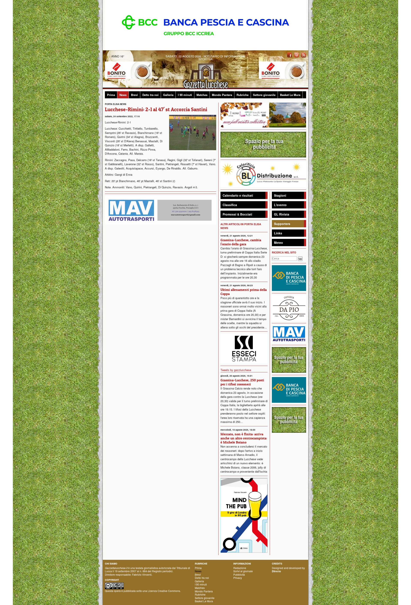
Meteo (278, 242)
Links (278, 233)
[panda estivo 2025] (263, 114)
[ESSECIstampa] (244, 348)
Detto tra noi (150, 95)
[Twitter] (296, 55)
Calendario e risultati (238, 195)
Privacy (237, 578)
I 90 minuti (185, 95)
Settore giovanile (264, 95)
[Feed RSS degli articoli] (303, 55)
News (123, 95)
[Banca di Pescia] (205, 25)
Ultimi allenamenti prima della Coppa (243, 292)
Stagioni (280, 195)
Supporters (282, 224)
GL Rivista (281, 214)
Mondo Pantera (222, 95)
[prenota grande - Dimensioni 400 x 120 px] (263, 144)
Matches (202, 95)
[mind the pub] (244, 515)
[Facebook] (289, 55)
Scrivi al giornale (243, 571)
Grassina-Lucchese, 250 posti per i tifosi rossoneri (242, 382)
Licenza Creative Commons (164, 591)
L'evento (280, 205)
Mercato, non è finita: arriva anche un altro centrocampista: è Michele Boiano (243, 438)
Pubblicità (239, 574)
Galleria (168, 95)
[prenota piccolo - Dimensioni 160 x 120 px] (289, 359)
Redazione (239, 568)
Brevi (134, 95)
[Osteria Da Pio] (289, 307)
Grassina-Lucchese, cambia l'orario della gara (240, 242)
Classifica (230, 205)
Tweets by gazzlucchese (235, 370)
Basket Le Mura (290, 95)
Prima (111, 95)
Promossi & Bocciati (237, 214)
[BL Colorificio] (263, 174)
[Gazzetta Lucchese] (205, 75)
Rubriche (243, 95)
